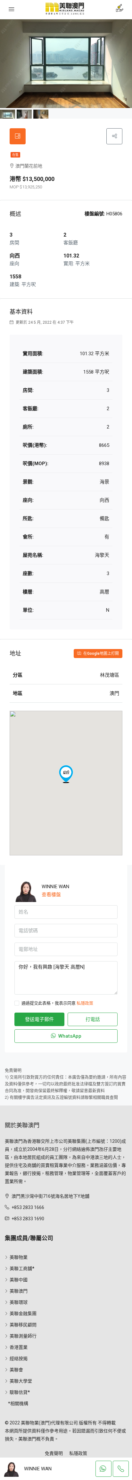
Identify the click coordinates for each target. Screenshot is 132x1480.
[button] (66, 774)
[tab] (18, 136)
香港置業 (19, 1347)
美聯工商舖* (22, 1268)
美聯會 (16, 1369)
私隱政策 (85, 1003)
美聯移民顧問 (23, 1324)
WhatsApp (69, 1036)
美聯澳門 (19, 1291)
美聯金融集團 (23, 1313)
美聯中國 (19, 1279)
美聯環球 (19, 1302)
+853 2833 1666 (28, 1207)
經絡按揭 (19, 1358)
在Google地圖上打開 (100, 653)
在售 (15, 155)
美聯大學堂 (21, 1381)
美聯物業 (19, 1257)
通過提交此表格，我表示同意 (57, 1003)
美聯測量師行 (23, 1336)
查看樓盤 (51, 895)
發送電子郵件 (39, 1019)
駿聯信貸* (20, 1392)
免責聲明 (54, 1453)
